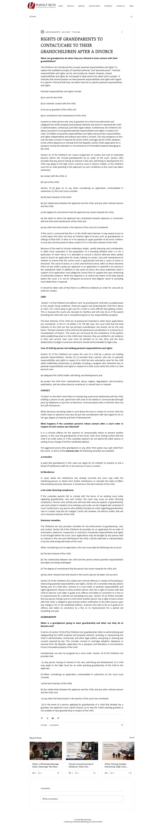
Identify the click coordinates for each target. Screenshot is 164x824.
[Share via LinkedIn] (53, 718)
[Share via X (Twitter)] (47, 718)
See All (131, 738)
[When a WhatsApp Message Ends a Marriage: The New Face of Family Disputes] (46, 751)
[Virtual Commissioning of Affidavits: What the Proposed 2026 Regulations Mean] (82, 751)
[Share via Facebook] (42, 718)
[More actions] (122, 32)
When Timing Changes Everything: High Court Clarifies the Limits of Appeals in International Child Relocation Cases (116, 765)
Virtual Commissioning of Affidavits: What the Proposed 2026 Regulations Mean (81, 765)
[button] (132, 16)
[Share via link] (58, 718)
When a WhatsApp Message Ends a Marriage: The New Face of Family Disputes (45, 765)
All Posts (33, 16)
